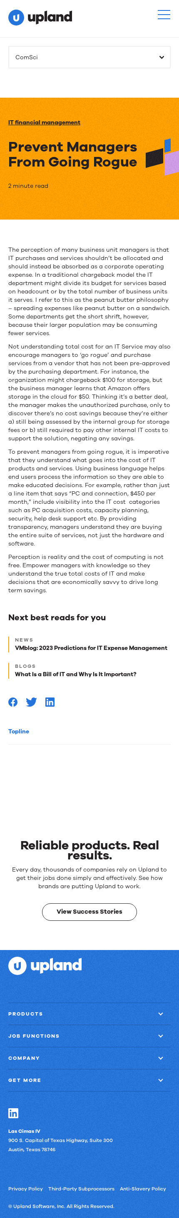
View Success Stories (89, 911)
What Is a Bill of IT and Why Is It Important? (76, 674)
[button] (164, 14)
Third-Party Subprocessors (81, 1188)
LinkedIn (13, 1113)
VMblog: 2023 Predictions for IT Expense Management (91, 648)
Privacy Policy (25, 1188)
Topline (18, 731)
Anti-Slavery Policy (143, 1188)
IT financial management (44, 122)
